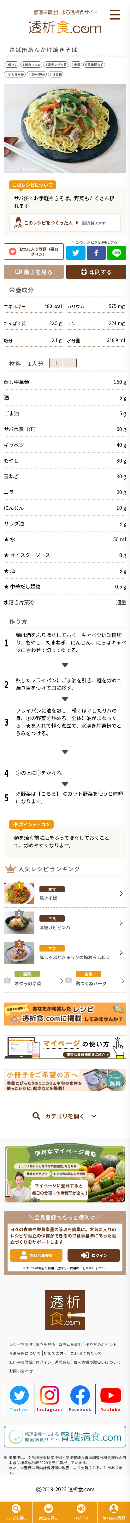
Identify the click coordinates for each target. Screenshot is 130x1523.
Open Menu (115, 15)
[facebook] (96, 253)
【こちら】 (48, 793)
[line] (116, 253)
